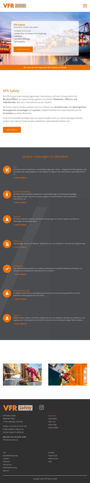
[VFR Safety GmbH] (18, 410)
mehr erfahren (12, 130)
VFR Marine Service (10, 440)
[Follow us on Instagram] (41, 409)
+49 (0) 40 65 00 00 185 (18, 426)
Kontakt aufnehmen (23, 49)
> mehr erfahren (20, 178)
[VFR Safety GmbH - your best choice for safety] (14, 7)
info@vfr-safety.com (16, 429)
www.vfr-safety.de (16, 432)
